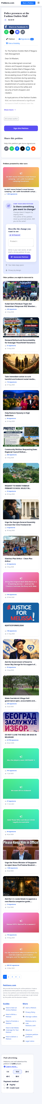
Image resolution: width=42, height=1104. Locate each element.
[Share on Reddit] (33, 148)
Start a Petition (28, 3)
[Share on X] (12, 32)
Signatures (27, 39)
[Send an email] (17, 32)
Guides (6, 1003)
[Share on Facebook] (17, 148)
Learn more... (12, 1066)
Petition (11, 39)
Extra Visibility (14, 43)
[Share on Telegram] (28, 148)
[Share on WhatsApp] (6, 32)
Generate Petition (21, 257)
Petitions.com (7, 3)
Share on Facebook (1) (18, 27)
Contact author (12, 119)
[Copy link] (22, 32)
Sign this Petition (21, 128)
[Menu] (38, 3)
